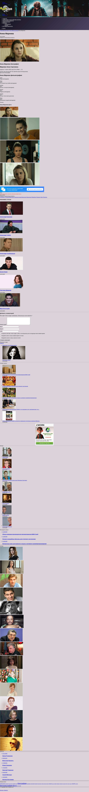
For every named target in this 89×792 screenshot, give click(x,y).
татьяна (76, 783)
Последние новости (8, 20)
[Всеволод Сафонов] (11, 614)
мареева (10, 193)
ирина (47, 783)
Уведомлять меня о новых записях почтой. (11, 337)
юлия (18, 785)
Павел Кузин (5, 457)
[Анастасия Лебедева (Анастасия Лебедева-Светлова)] (7, 479)
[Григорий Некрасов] (11, 586)
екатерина (39, 783)
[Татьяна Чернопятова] (11, 695)
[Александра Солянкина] (11, 750)
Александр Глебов (5, 235)
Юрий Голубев (5, 515)
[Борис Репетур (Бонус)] (11, 654)
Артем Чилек (3, 272)
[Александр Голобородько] (11, 251)
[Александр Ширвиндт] (11, 641)
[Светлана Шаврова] (11, 287)
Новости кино (6, 21)
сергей (73, 783)
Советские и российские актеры (11, 19)
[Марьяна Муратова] (11, 559)
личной (50, 783)
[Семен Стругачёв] (12, 627)
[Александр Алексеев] (7, 525)
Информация (8, 24)
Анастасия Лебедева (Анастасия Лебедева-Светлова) (14, 480)
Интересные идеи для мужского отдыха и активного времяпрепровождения (19, 397)
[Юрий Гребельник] (7, 490)
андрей (13, 783)
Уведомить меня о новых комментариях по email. (12, 335)
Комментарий (3, 324)
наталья (61, 783)
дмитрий (32, 783)
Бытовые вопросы (7, 26)
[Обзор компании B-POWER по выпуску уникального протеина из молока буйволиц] (9, 419)
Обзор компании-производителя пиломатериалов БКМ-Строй (16, 374)
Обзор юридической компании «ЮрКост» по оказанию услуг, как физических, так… (20, 409)
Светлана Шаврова (5, 290)
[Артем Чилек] (11, 269)
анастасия (10, 783)
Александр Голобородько (7, 253)
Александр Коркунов (6, 216)
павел (71, 783)
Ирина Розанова (6, 468)
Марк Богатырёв (5, 308)
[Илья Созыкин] (7, 502)
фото (20, 193)
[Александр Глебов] (11, 232)
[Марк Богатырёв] (10, 306)
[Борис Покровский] (11, 600)
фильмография (15, 193)
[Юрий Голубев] (7, 514)
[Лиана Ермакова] (12, 573)
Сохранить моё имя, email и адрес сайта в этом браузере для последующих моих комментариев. (23, 333)
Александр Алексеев (7, 526)
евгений (36, 783)
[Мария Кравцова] (11, 682)
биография (4, 193)
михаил (58, 783)
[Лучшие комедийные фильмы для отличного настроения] (9, 385)
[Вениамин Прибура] (11, 668)
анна (1, 193)
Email (1, 328)
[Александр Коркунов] (11, 214)
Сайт (1, 331)
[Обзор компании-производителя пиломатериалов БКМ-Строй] (9, 373)
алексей (6, 783)
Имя (1, 326)
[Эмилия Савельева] (11, 723)
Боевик (6, 25)
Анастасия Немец (6, 360)
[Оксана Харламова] (11, 709)
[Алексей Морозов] (11, 736)
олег (66, 783)
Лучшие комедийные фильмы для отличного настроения (15, 386)
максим (53, 783)
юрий (20, 785)
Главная (2, 30)
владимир (29, 783)
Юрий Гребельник (6, 491)
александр (2, 783)
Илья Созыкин (5, 503)
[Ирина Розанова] (7, 467)
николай (64, 783)
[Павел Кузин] (7, 456)
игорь (45, 783)
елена (43, 783)
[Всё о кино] (6, 12)
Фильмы (4, 23)
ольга (68, 783)
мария (55, 783)
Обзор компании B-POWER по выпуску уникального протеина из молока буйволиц (21, 421)
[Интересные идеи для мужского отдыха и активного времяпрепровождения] (9, 396)
